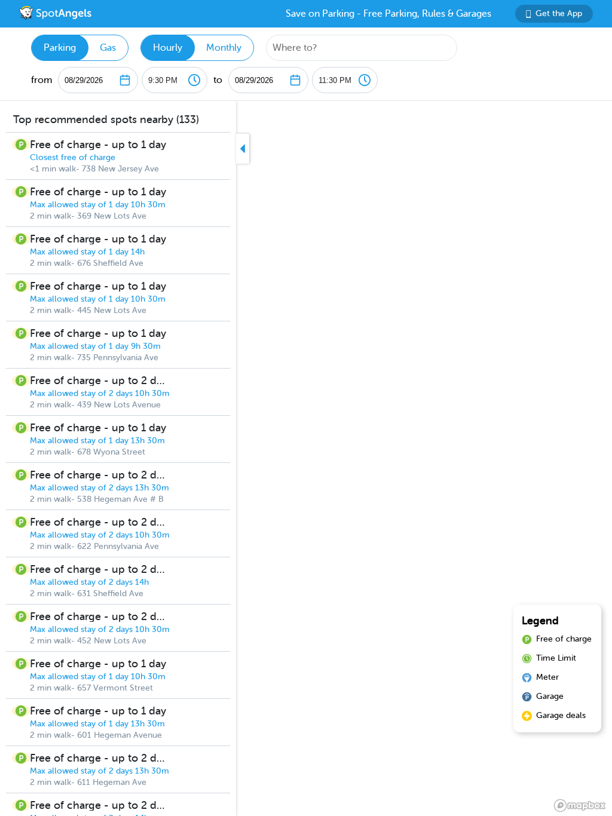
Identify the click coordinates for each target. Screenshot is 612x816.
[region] (306, 458)
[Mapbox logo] (579, 805)
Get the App (559, 13)
